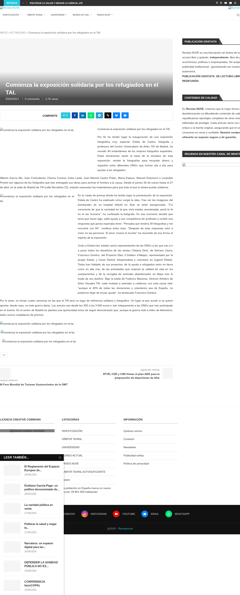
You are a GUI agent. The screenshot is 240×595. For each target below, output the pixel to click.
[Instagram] (221, 3)
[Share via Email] (125, 115)
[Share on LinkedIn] (82, 115)
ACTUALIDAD (18, 32)
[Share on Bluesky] (116, 115)
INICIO (4, 32)
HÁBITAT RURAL (35, 15)
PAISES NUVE (103, 15)
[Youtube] (225, 3)
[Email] (230, 3)
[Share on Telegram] (99, 115)
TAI (3, 355)
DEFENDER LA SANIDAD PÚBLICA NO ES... (41, 564)
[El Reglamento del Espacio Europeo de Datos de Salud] (12, 470)
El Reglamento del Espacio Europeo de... (41, 468)
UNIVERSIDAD (58, 15)
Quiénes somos (133, 430)
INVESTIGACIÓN (11, 15)
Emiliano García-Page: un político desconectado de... (41, 487)
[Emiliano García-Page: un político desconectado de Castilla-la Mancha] (12, 489)
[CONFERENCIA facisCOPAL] (12, 585)
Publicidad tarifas (134, 455)
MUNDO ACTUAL (81, 15)
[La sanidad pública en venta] (12, 508)
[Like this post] (66, 115)
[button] (23, 3)
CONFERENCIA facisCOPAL (34, 583)
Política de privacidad (136, 463)
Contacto (129, 438)
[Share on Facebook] (75, 115)
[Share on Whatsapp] (91, 115)
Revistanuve (125, 528)
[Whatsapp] (235, 3)
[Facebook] (217, 3)
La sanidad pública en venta (38, 506)
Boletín (66, 479)
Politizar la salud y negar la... (40, 525)
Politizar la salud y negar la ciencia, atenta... (59, 3)
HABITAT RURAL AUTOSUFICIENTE (83, 471)
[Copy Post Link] (107, 115)
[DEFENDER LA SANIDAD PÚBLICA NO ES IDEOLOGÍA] (12, 566)
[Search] (238, 15)
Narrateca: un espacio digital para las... (38, 545)
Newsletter (130, 447)
